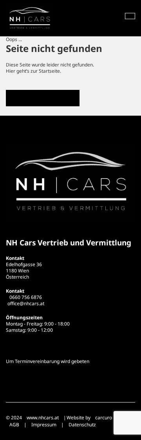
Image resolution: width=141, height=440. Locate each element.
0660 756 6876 (25, 297)
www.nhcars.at (43, 417)
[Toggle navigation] (130, 16)
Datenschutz (82, 424)
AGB (14, 424)
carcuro (103, 417)
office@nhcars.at (25, 303)
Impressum (43, 424)
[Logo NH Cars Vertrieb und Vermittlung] (29, 18)
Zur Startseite (43, 98)
